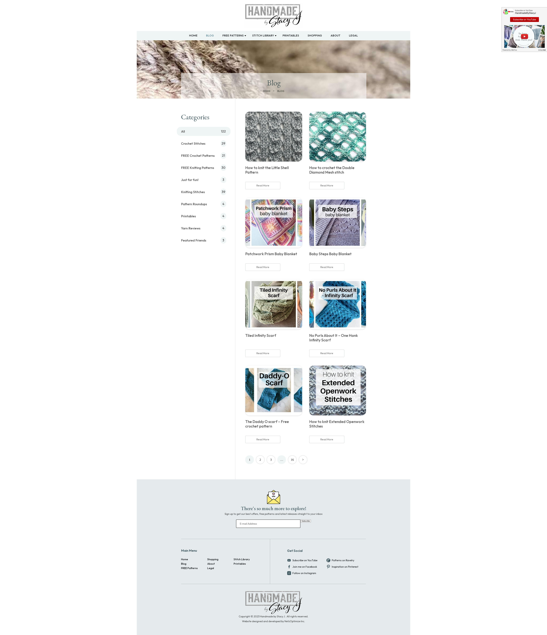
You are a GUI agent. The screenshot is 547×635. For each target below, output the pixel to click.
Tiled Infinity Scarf (260, 335)
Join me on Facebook (304, 566)
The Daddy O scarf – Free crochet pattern (267, 424)
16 (292, 459)
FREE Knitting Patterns (197, 168)
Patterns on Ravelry (343, 560)
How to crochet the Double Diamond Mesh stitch (331, 170)
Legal (353, 35)
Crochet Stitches (193, 143)
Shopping (315, 35)
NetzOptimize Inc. (294, 621)
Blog (210, 35)
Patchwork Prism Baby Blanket (271, 254)
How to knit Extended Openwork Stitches (336, 424)
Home (193, 35)
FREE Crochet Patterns (198, 156)
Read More (262, 185)
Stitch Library (263, 35)
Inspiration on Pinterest (345, 566)
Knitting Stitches (193, 192)
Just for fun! (189, 180)
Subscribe (306, 521)
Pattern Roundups (194, 204)
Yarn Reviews (190, 228)
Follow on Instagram (304, 573)
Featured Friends (193, 240)
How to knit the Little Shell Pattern (267, 170)
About (335, 35)
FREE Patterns (233, 35)
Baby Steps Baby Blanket (330, 254)
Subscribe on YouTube (304, 560)
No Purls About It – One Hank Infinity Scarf (333, 337)
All (183, 131)
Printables (291, 35)
